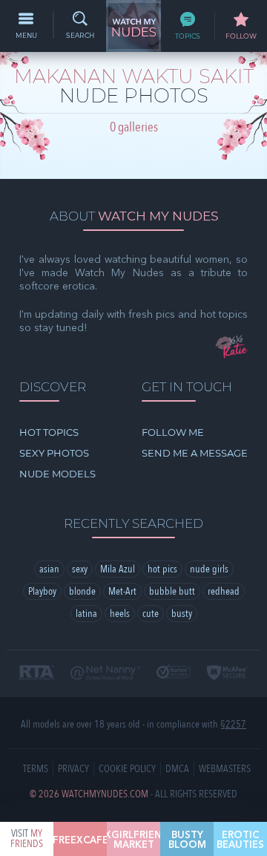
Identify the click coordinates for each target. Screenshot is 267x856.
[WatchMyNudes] (133, 26)
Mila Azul (117, 569)
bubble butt (172, 591)
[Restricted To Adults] (36, 673)
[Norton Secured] (173, 672)
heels (120, 614)
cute (150, 614)
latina (86, 614)
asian (49, 569)
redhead (224, 591)
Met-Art (122, 591)
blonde (82, 591)
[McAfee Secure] (227, 673)
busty (181, 614)
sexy (80, 569)
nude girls (209, 569)
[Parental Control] (105, 673)
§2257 (233, 724)
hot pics (162, 569)
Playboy (42, 591)
